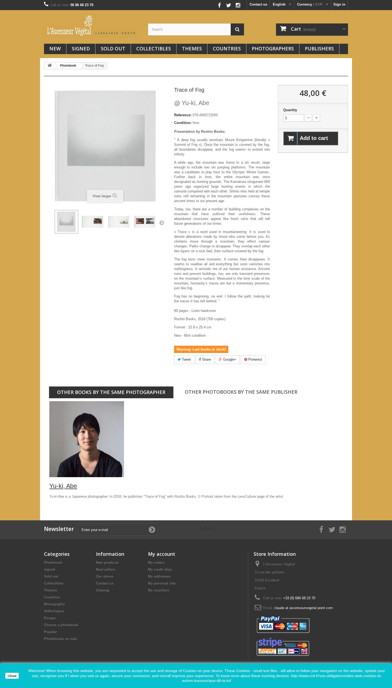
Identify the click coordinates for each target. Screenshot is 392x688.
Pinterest (254, 359)
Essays (50, 618)
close (12, 676)
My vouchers (158, 590)
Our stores (104, 576)
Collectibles (153, 48)
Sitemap (103, 590)
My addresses (159, 576)
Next (161, 222)
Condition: (182, 123)
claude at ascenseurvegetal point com (303, 608)
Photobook (53, 563)
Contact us (258, 4)
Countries (227, 48)
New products (107, 563)
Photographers (273, 48)
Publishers (319, 48)
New (55, 48)
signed (81, 48)
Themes (192, 48)
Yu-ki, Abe (191, 102)
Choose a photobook (61, 625)
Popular (50, 632)
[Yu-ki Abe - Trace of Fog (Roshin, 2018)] (66, 222)
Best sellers (105, 570)
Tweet (186, 359)
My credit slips (160, 570)
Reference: (182, 115)
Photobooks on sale (60, 639)
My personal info (162, 583)
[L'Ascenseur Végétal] (92, 25)
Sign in (339, 4)
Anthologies (54, 611)
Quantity (290, 110)
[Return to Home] (50, 65)
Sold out (113, 48)
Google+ (229, 359)
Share (206, 359)
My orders (156, 563)
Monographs (54, 604)
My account (161, 554)
